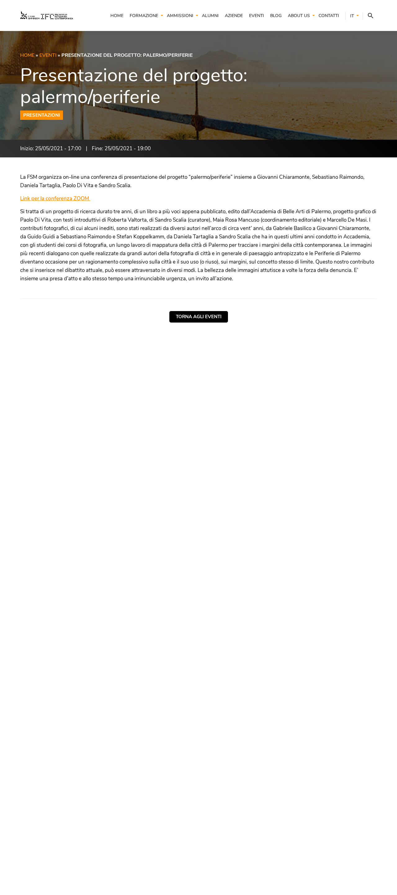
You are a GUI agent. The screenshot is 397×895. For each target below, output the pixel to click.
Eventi (256, 16)
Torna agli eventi (198, 317)
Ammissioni (180, 16)
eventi (47, 55)
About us (299, 16)
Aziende (234, 16)
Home (116, 16)
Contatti (329, 16)
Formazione (144, 16)
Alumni (210, 16)
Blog (276, 16)
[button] (368, 16)
